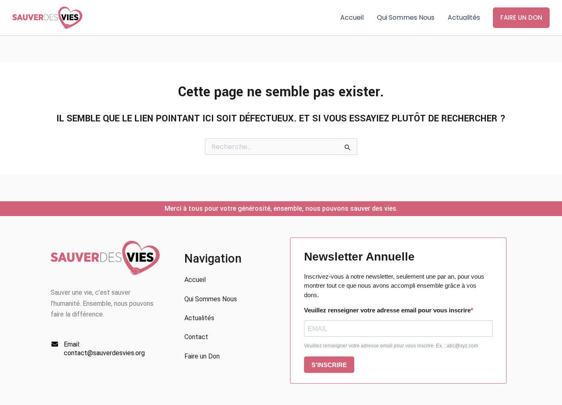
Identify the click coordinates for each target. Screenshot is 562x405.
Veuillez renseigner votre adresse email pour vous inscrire (387, 310)
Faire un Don (521, 17)
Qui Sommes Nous (405, 17)
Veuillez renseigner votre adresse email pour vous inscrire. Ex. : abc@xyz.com (391, 346)
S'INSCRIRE (329, 364)
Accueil (352, 17)
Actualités (464, 17)
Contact (196, 337)
